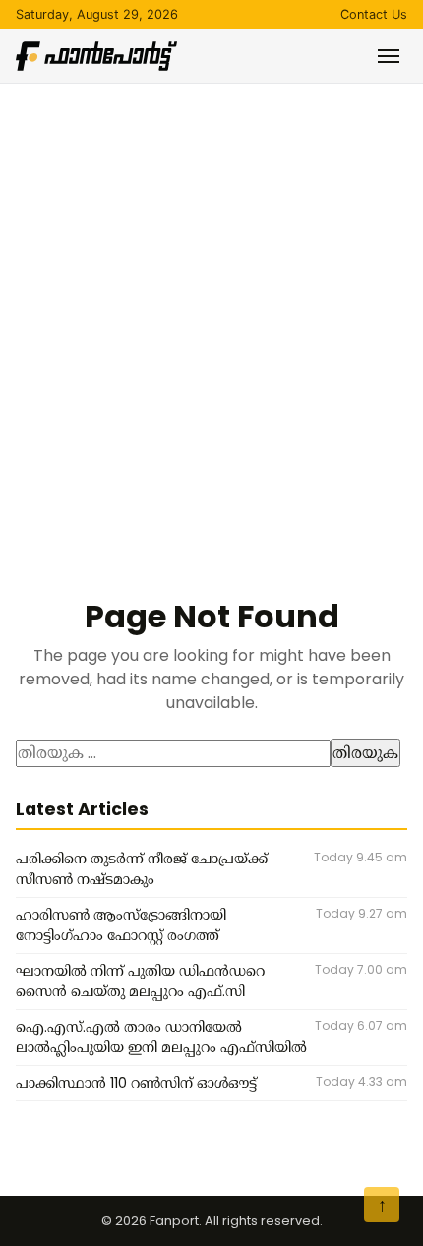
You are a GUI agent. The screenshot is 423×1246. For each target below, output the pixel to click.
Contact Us (373, 14)
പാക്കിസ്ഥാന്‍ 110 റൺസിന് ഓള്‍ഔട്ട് (136, 1083)
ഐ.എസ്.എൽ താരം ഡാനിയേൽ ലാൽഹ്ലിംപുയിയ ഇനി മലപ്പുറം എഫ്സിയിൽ (161, 1037)
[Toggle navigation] (388, 56)
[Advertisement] (211, 304)
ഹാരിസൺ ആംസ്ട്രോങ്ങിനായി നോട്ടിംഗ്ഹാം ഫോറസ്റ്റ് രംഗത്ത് (121, 925)
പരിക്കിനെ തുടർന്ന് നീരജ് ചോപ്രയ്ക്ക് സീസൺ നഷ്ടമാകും (142, 869)
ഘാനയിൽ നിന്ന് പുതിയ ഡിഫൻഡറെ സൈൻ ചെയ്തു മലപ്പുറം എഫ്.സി (140, 981)
